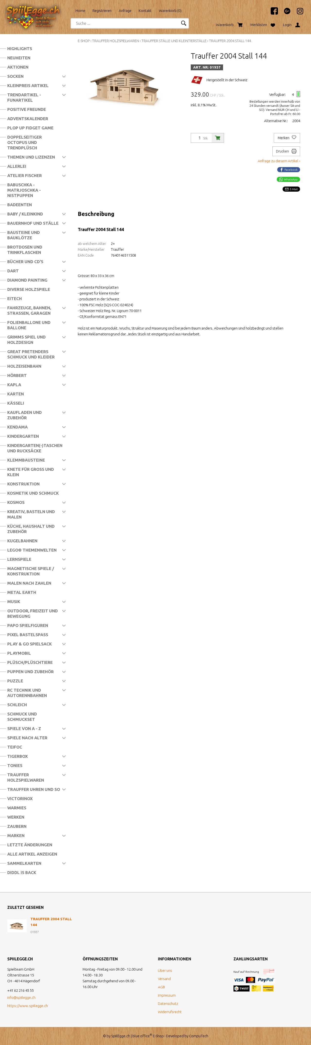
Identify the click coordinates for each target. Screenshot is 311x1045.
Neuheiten (18, 57)
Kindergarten (23, 436)
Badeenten (19, 204)
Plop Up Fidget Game (30, 127)
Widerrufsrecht (170, 1012)
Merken (284, 138)
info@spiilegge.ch (21, 997)
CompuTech (198, 1036)
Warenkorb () (170, 11)
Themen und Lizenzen (31, 157)
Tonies (14, 765)
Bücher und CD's (25, 261)
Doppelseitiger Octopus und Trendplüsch (24, 142)
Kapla (14, 384)
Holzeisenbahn (24, 366)
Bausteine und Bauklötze (23, 235)
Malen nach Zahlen (29, 583)
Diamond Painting (27, 280)
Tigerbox (17, 756)
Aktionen (17, 67)
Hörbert (17, 375)
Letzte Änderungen (29, 844)
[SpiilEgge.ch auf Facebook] (272, 13)
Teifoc (14, 747)
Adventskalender (27, 118)
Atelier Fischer (24, 175)
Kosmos (16, 502)
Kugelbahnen (22, 540)
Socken (15, 76)
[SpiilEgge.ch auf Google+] (285, 13)
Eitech (14, 298)
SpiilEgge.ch (120, 1036)
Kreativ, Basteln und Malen (31, 514)
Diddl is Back (21, 872)
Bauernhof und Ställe (33, 223)
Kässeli (15, 403)
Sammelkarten (24, 863)
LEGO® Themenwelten (32, 550)
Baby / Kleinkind (25, 214)
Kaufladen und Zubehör (24, 415)
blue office (142, 1036)
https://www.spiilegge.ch (27, 1006)
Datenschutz (168, 1003)
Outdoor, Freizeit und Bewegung (32, 613)
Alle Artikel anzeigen (32, 854)
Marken (16, 835)
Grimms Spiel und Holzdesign (26, 340)
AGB (161, 987)
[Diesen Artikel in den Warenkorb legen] (218, 138)
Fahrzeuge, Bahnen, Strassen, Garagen (29, 310)
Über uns (165, 970)
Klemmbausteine (26, 460)
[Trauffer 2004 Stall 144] (17, 926)
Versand (164, 979)
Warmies (16, 807)
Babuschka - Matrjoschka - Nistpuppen (24, 190)
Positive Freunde (26, 109)
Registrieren (102, 11)
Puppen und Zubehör (30, 671)
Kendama (17, 427)
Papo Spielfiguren (27, 625)
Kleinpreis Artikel (28, 85)
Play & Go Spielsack (29, 644)
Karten (15, 394)
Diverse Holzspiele (28, 289)
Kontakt (145, 11)
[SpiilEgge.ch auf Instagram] (298, 13)
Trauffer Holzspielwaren (25, 777)
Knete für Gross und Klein (30, 472)
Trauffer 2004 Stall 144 (230, 41)
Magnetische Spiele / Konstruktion (30, 571)
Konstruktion (23, 484)
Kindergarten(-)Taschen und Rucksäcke (34, 448)
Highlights (19, 48)
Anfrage (125, 11)
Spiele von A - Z (24, 728)
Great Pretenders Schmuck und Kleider (31, 354)
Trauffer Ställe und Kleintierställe (174, 41)
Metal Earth (21, 592)
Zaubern (16, 826)
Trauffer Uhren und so (33, 789)
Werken (15, 817)
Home (80, 11)
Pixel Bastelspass (27, 634)
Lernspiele (19, 559)
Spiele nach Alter (27, 737)
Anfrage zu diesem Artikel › (279, 161)
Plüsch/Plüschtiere (30, 662)
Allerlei (16, 166)
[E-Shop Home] (37, 9)
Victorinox (20, 798)
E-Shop (84, 41)
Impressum (167, 995)
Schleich (17, 704)
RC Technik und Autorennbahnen (27, 693)
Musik (13, 601)
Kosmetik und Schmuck (33, 493)
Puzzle (15, 681)
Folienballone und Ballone (29, 325)
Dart (13, 270)
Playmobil (19, 653)
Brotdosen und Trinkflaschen (24, 250)
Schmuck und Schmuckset (22, 717)
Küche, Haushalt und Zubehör (31, 529)
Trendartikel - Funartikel (24, 97)
